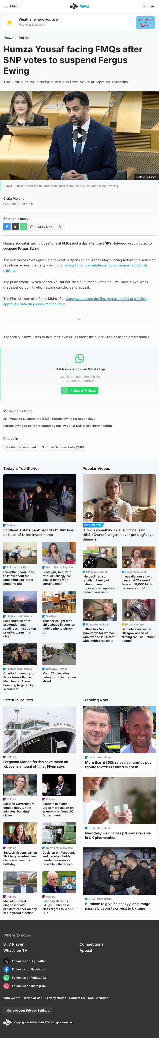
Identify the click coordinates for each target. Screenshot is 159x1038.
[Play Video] (80, 136)
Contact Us (77, 998)
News (8, 38)
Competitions (92, 944)
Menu (14, 6)
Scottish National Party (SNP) (63, 447)
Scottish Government (21, 447)
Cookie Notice (98, 998)
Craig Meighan (14, 198)
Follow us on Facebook (28, 969)
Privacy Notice (55, 998)
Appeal (86, 950)
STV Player (13, 944)
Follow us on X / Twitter (29, 961)
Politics (24, 38)
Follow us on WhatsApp (29, 977)
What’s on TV (15, 950)
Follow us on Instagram (29, 986)
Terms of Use (32, 998)
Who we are (11, 998)
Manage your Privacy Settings (27, 1010)
